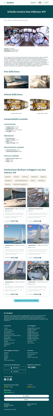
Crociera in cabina (32, 340)
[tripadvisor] (7, 390)
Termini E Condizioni (8, 405)
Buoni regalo (7, 337)
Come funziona (31, 354)
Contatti (29, 355)
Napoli (5, 358)
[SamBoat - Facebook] (5, 379)
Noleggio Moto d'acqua (33, 335)
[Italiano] (40, 2)
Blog (5, 346)
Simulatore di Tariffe (9, 334)
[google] (30, 385)
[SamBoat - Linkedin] (11, 379)
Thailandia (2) (34, 176)
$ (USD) (26, 399)
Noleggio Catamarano (32, 334)
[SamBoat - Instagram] (8, 379)
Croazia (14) (25, 176)
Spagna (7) (43, 176)
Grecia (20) (7, 176)
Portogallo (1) (41, 180)
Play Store (15, 371)
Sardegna (6, 352)
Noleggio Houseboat (32, 337)
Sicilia (5, 354)
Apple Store (16, 367)
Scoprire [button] (33, 2)
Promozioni (30, 341)
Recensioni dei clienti (9, 340)
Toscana (6, 355)
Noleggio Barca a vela (32, 332)
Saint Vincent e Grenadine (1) (20, 184)
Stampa (6, 341)
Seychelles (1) (8, 180)
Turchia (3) (16, 176)
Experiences (7, 344)
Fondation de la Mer (9, 343)
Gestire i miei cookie (32, 357)
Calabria (6, 357)
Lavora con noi (8, 329)
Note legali (6, 403)
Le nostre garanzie (8, 331)
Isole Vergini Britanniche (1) (21, 180)
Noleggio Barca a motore (33, 328)
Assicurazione (7, 332)
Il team (6, 328)
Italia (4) (33, 180)
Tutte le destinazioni (9, 360)
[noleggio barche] (9, 2)
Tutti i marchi (30, 343)
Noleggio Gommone (32, 329)
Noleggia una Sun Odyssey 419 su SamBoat (26, 300)
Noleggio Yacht (31, 331)
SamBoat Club (7, 338)
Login (46, 2)
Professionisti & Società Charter (12, 335)
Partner (29, 405)
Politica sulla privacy (32, 403)
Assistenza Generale (32, 352)
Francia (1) (7, 184)
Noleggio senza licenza (33, 338)
